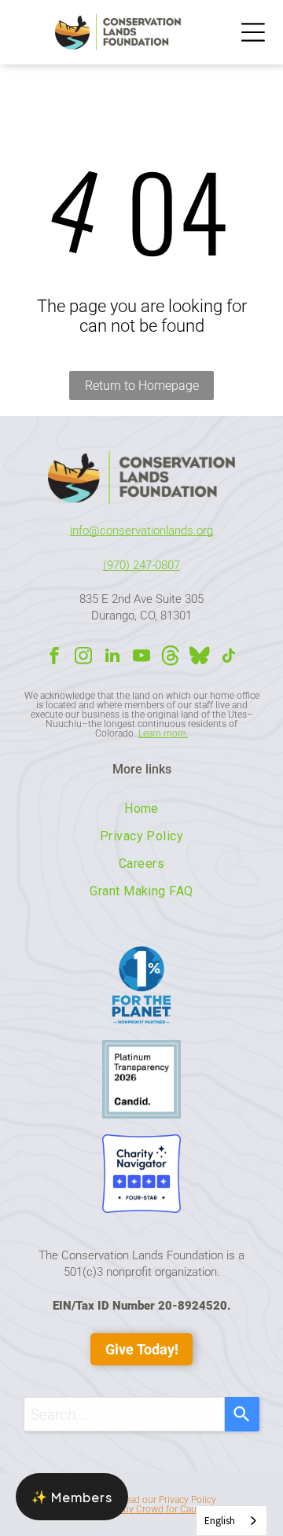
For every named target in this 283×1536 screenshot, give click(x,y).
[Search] (242, 1414)
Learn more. (163, 733)
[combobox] (124, 1414)
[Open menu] (253, 32)
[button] (72, 1496)
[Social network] (170, 657)
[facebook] (54, 657)
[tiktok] (228, 657)
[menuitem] (141, 808)
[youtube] (141, 657)
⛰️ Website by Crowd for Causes (142, 1509)
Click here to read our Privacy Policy (142, 1499)
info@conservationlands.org (141, 531)
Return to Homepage (142, 385)
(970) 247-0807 (141, 565)
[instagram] (83, 657)
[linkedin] (112, 657)
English (219, 1520)
